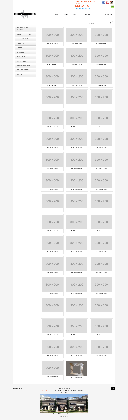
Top (113, 388)
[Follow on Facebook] (103, 2)
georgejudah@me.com (82, 8)
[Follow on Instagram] (111, 2)
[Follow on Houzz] (112, 6)
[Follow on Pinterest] (107, 2)
